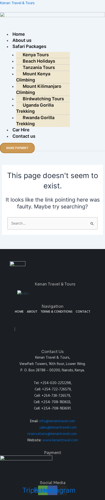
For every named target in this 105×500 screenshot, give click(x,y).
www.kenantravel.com (60, 440)
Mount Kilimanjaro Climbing (38, 89)
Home (18, 34)
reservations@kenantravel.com (52, 434)
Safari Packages (29, 46)
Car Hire (21, 129)
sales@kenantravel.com (57, 428)
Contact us (23, 136)
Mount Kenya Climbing (33, 76)
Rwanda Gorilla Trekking (35, 120)
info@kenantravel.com (57, 421)
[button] (52, 28)
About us (22, 40)
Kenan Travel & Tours (17, 3)
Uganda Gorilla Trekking (35, 108)
